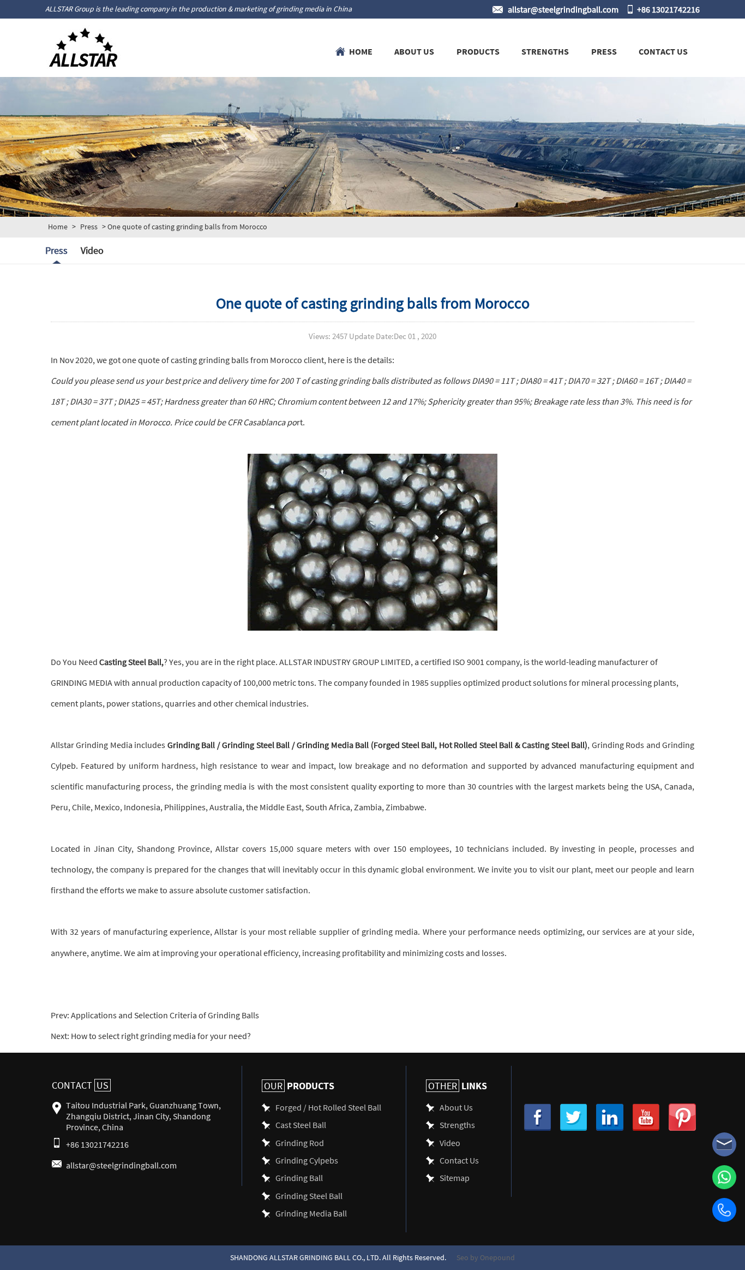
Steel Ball (144, 661)
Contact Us (663, 51)
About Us (414, 51)
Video (92, 250)
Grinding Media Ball (333, 744)
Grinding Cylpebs (306, 1160)
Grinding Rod (299, 1142)
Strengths (545, 51)
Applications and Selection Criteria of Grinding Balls (164, 1015)
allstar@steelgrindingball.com (563, 9)
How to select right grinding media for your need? (160, 1035)
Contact (80, 1085)
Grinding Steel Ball (256, 744)
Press (604, 51)
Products (478, 51)
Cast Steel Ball (300, 1124)
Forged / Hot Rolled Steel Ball (328, 1107)
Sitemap (455, 1177)
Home (360, 51)
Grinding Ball (191, 744)
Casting (113, 661)
